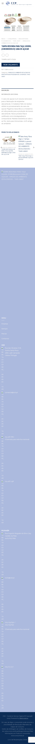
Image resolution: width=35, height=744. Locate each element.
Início (3, 39)
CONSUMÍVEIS (11, 39)
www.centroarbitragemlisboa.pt (19, 731)
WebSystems (23, 718)
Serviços (4, 329)
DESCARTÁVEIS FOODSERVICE (10, 74)
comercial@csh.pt (11, 392)
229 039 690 (9, 622)
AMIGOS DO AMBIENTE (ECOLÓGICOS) (19, 72)
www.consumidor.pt (17, 735)
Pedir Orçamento (10, 65)
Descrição (5, 90)
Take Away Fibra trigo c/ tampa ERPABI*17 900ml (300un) (25, 157)
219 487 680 (9, 437)
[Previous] (1, 151)
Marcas (4, 334)
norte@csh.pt (9, 578)
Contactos (5, 339)
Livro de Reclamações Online (17, 739)
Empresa (4, 324)
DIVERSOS (23, 74)
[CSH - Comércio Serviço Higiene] (18, 3)
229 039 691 (9, 625)
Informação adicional (9, 94)
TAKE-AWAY (16, 41)
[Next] (34, 151)
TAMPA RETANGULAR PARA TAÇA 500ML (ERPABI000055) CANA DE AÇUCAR (8, 151)
